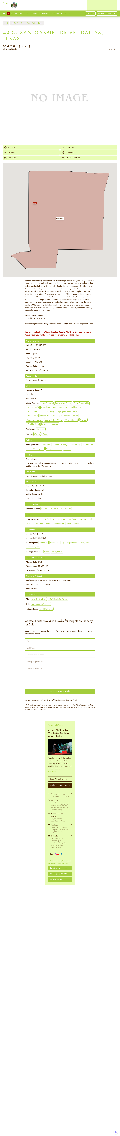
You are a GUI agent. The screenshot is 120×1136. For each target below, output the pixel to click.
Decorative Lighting (59, 407)
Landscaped (55, 542)
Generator (41, 429)
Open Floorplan (64, 415)
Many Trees (85, 542)
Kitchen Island (32, 415)
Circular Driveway (60, 444)
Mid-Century (44, 13)
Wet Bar (83, 420)
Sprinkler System (33, 547)
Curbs (91, 519)
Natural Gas (66, 508)
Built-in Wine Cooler (63, 403)
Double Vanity (75, 407)
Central (44, 508)
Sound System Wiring (53, 420)
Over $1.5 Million (39, 599)
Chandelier (45, 407)
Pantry (75, 415)
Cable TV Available (81, 403)
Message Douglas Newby (60, 691)
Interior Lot (43, 542)
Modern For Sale (59, 13)
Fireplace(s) (54, 508)
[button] (60, 218)
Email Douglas (57, 879)
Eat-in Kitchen (32, 411)
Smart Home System (34, 420)
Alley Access (46, 444)
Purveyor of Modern (55, 725)
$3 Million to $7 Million (58, 599)
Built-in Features (46, 403)
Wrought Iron (57, 551)
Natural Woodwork (47, 415)
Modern (18, 13)
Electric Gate (88, 444)
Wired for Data (33, 424)
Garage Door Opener (35, 449)
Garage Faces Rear (53, 449)
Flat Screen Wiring (47, 411)
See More (52, 771)
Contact (105, 13)
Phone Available (72, 523)
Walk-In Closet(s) (71, 420)
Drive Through (75, 444)
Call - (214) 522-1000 (59, 868)
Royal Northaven (46, 609)
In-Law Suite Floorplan (49, 424)
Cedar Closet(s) (33, 407)
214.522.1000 (72, 334)
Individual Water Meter (55, 523)
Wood (44, 434)
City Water (72, 519)
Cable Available (48, 519)
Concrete (82, 519)
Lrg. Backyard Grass (70, 542)
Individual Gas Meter (35, 523)
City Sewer (61, 519)
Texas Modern (31, 13)
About (89, 13)
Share (111, 49)
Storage (67, 449)
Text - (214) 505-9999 (59, 874)
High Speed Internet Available (68, 411)
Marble (37, 434)
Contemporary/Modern (41, 604)
